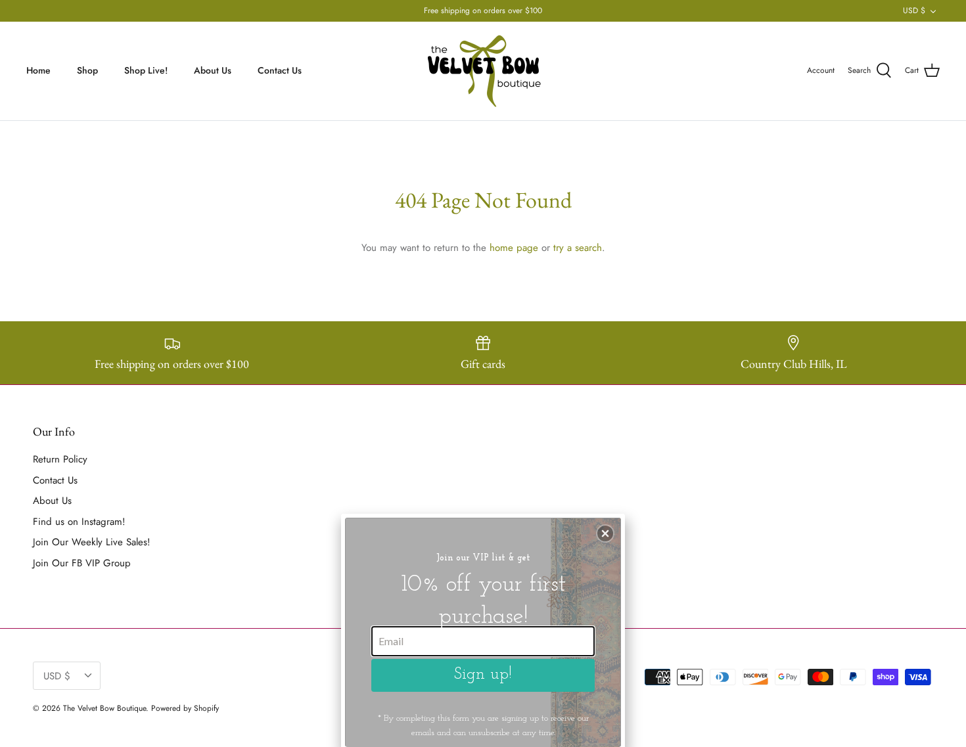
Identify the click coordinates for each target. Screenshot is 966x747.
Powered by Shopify (185, 708)
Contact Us (280, 70)
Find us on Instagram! (79, 521)
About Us (212, 70)
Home (38, 70)
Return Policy (60, 459)
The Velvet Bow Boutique (104, 708)
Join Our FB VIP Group (82, 563)
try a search (577, 247)
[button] (605, 533)
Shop (87, 70)
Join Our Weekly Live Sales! (91, 542)
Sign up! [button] (483, 674)
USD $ (914, 10)
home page (514, 247)
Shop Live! (146, 70)
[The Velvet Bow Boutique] (483, 71)
